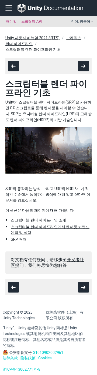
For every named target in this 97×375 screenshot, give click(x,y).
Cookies (45, 358)
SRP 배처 (18, 239)
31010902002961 (48, 352)
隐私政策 (28, 358)
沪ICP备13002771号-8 (21, 369)
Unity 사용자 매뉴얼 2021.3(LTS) (32, 38)
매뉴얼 (11, 21)
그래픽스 (73, 38)
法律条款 (10, 358)
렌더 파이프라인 (19, 44)
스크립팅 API (31, 21)
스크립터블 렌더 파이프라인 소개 (38, 220)
